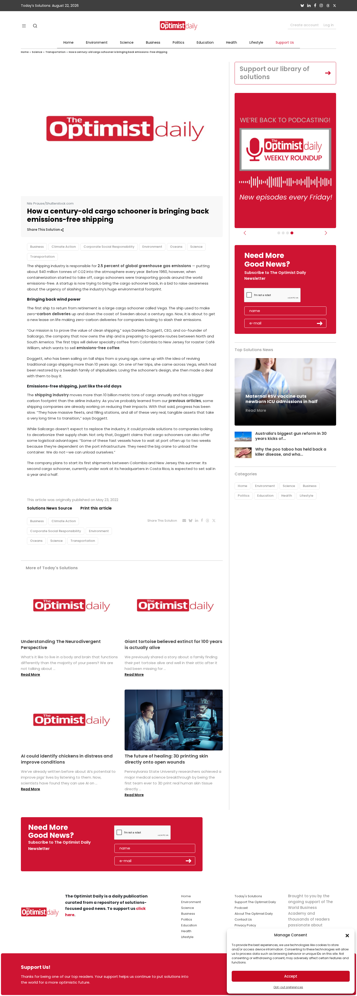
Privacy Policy (245, 925)
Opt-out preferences (288, 987)
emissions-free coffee (97, 347)
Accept (290, 976)
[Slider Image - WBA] (283, 232)
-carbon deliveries (53, 313)
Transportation (55, 52)
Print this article (96, 508)
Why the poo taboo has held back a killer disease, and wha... (290, 451)
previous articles (185, 400)
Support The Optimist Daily (255, 902)
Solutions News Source (49, 508)
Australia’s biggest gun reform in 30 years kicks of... (291, 436)
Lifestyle (256, 42)
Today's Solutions (248, 896)
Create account (304, 25)
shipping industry (52, 394)
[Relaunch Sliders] (291, 232)
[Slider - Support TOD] (287, 232)
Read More (30, 674)
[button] (347, 935)
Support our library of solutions (274, 73)
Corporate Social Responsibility (109, 246)
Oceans (176, 246)
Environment (97, 42)
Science (127, 42)
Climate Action (63, 246)
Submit (320, 323)
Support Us (285, 42)
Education (205, 42)
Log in (328, 25)
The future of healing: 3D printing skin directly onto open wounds (166, 759)
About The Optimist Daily (254, 913)
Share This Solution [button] (44, 229)
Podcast (241, 907)
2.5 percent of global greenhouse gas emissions (144, 265)
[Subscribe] (278, 232)
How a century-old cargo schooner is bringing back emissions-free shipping (118, 52)
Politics (178, 42)
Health (231, 42)
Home (68, 42)
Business (153, 42)
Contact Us (243, 919)
